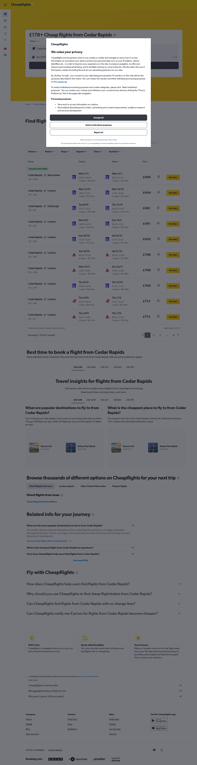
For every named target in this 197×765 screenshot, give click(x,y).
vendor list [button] (62, 81)
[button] (98, 118)
